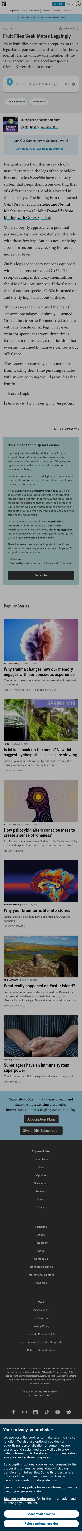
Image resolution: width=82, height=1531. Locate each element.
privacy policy (26, 1487)
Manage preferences (19, 1498)
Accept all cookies (41, 1514)
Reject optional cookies (41, 1523)
